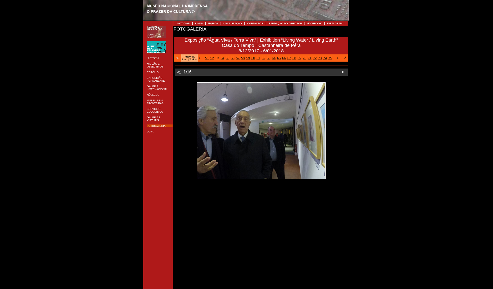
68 (294, 58)
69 (299, 58)
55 (227, 58)
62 (263, 58)
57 (238, 58)
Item (184, 59)
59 (248, 58)
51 (207, 58)
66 (284, 58)
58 (243, 58)
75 (330, 58)
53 (217, 58)
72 (315, 58)
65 (279, 58)
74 (325, 58)
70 (304, 58)
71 (309, 58)
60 (253, 58)
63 (268, 58)
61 (258, 58)
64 (274, 58)
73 (320, 58)
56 (232, 58)
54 (222, 58)
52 (212, 58)
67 (289, 58)
